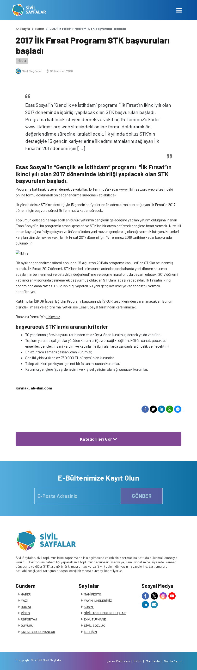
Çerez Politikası (118, 661)
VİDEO (25, 613)
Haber (39, 28)
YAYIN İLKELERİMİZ (98, 600)
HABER (26, 594)
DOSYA (26, 607)
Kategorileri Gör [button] (96, 439)
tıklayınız (53, 316)
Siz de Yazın (172, 661)
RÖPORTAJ (29, 619)
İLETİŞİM (90, 632)
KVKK (138, 661)
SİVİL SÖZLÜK (94, 625)
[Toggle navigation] (179, 10)
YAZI (24, 600)
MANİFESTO (92, 594)
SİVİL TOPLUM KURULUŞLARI (105, 613)
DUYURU (27, 625)
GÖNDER (142, 496)
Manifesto (153, 661)
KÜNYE (89, 607)
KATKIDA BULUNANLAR (38, 632)
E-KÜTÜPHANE (95, 619)
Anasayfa (23, 28)
